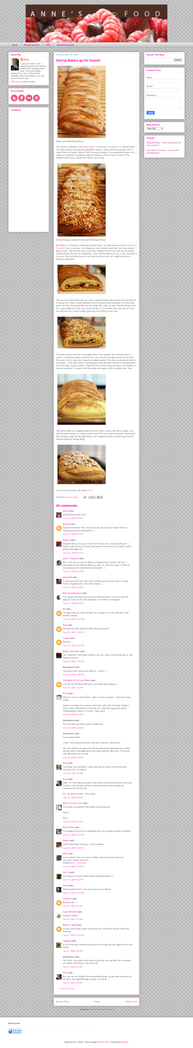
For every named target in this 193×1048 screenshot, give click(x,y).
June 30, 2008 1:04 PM (73, 848)
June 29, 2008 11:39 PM (73, 661)
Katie (65, 763)
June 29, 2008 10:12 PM (73, 619)
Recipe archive (31, 45)
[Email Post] (84, 497)
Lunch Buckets (70, 912)
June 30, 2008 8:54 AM (73, 822)
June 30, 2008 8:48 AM (73, 797)
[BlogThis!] (92, 497)
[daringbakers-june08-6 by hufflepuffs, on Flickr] (81, 425)
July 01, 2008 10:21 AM (73, 935)
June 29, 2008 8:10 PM (73, 553)
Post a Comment (67, 988)
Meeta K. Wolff (69, 925)
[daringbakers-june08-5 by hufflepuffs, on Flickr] (81, 485)
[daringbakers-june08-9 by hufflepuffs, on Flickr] (81, 237)
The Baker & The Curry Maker (76, 680)
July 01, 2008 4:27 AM (72, 906)
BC (64, 609)
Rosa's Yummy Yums (73, 803)
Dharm (66, 840)
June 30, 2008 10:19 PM (73, 893)
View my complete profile (23, 81)
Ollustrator (105, 1042)
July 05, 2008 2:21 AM (72, 967)
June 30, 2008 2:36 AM (73, 728)
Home (15, 45)
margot (66, 638)
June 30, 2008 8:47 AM (73, 773)
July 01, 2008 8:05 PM (73, 951)
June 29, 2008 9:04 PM (73, 603)
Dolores (66, 524)
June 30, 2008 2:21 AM (73, 714)
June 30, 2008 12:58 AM (73, 674)
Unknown (67, 899)
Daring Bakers (89, 147)
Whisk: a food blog (77, 863)
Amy (65, 625)
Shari (65, 853)
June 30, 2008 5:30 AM (73, 757)
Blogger (125, 1042)
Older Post (131, 1001)
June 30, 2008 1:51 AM (73, 688)
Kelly (108, 147)
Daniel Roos (68, 827)
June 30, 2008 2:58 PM (73, 866)
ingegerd (67, 941)
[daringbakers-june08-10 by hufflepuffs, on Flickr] (81, 295)
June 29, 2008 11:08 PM (73, 632)
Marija (66, 511)
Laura (65, 885)
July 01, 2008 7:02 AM (72, 919)
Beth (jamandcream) (72, 593)
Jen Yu (66, 872)
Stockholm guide (65, 45)
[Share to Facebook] (98, 497)
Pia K (65, 693)
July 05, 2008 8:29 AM (72, 983)
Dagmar (66, 540)
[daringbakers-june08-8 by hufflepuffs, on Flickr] (81, 138)
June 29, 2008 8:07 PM (73, 534)
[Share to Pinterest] (101, 497)
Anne (65, 779)
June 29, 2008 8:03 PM (73, 518)
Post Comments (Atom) (102, 1009)
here (90, 490)
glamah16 (67, 577)
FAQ (48, 45)
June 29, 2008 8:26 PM (73, 571)
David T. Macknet (71, 558)
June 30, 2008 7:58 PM (73, 880)
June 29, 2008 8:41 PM (73, 587)
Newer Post (62, 1001)
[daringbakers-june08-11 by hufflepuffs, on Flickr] (81, 349)
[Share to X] (95, 497)
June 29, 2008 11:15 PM (73, 645)
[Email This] (89, 497)
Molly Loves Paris (71, 651)
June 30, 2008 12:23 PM (73, 835)
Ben (116, 147)
